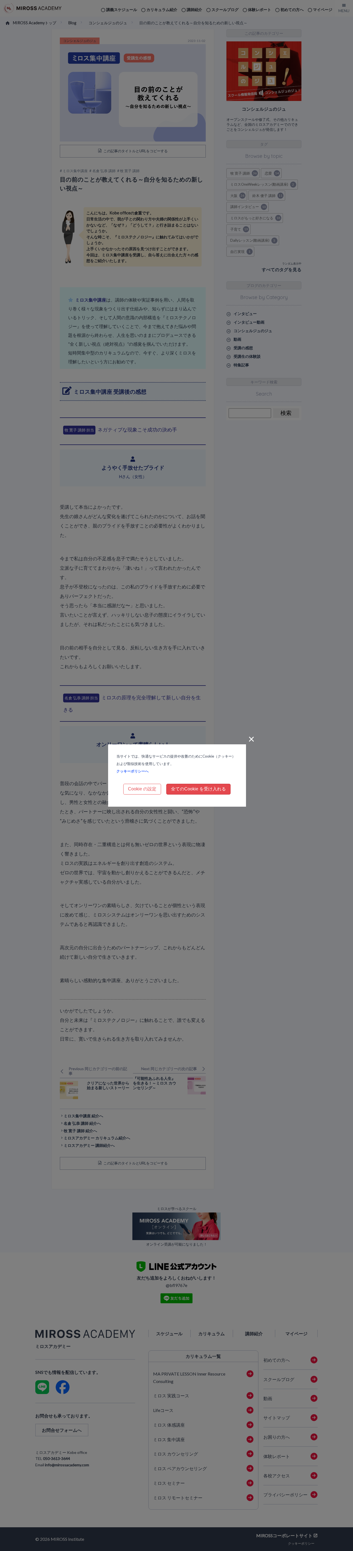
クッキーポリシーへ (132, 771)
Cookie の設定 (142, 789)
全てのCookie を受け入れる (198, 789)
